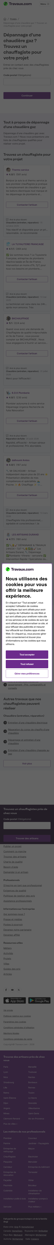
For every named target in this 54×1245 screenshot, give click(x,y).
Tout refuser (27, 664)
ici (25, 633)
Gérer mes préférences (27, 673)
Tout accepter (27, 654)
